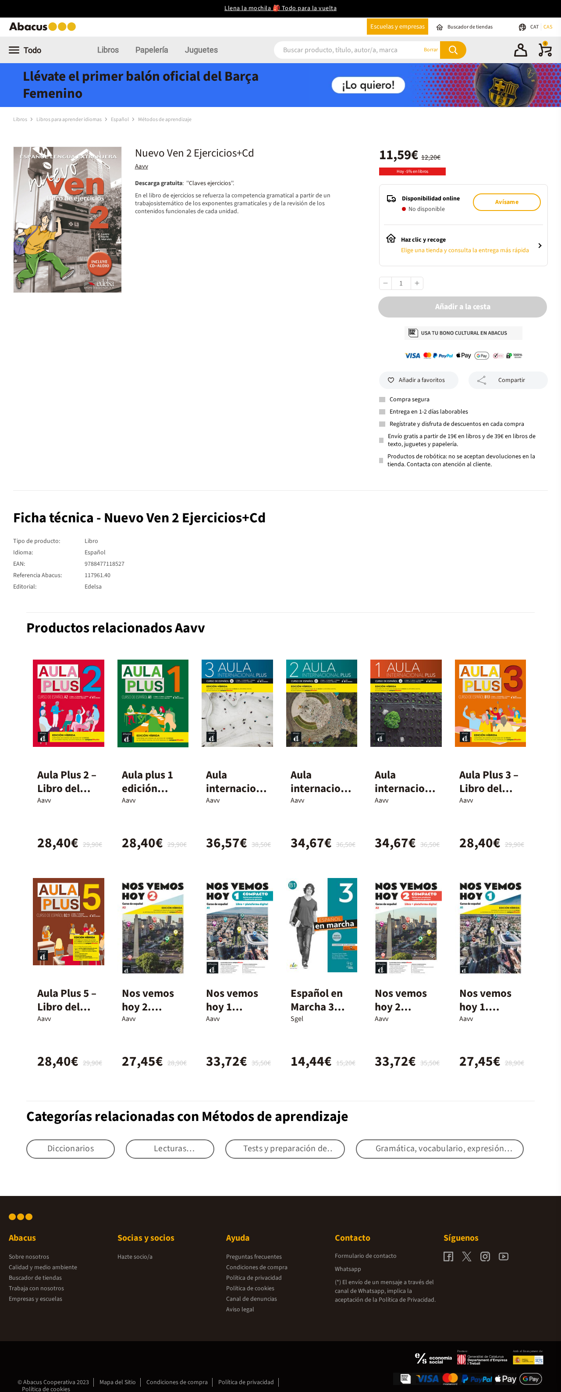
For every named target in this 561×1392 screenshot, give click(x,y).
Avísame (506, 202)
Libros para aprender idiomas (69, 119)
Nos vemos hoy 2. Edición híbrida (148, 1013)
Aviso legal (240, 1309)
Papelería (151, 49)
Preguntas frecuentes (254, 1257)
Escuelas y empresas (397, 26)
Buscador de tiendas (35, 1278)
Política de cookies (250, 1288)
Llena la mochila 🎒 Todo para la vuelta (280, 8)
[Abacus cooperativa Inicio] (45, 30)
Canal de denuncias (251, 1299)
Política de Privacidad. (407, 1300)
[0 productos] (545, 55)
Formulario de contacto (366, 1256)
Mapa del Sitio (117, 1382)
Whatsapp (348, 1269)
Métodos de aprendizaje (165, 119)
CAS (547, 27)
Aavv (141, 166)
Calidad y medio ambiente (43, 1267)
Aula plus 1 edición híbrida (147, 788)
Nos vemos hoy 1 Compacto (232, 1006)
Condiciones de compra (257, 1267)
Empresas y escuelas (35, 1299)
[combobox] (337, 49)
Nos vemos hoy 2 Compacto (401, 1006)
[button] (521, 51)
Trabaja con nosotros (36, 1288)
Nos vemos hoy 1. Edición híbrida (485, 1013)
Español (120, 119)
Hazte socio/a (135, 1257)
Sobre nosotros (29, 1257)
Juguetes (201, 49)
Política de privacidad (254, 1278)
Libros (108, 49)
